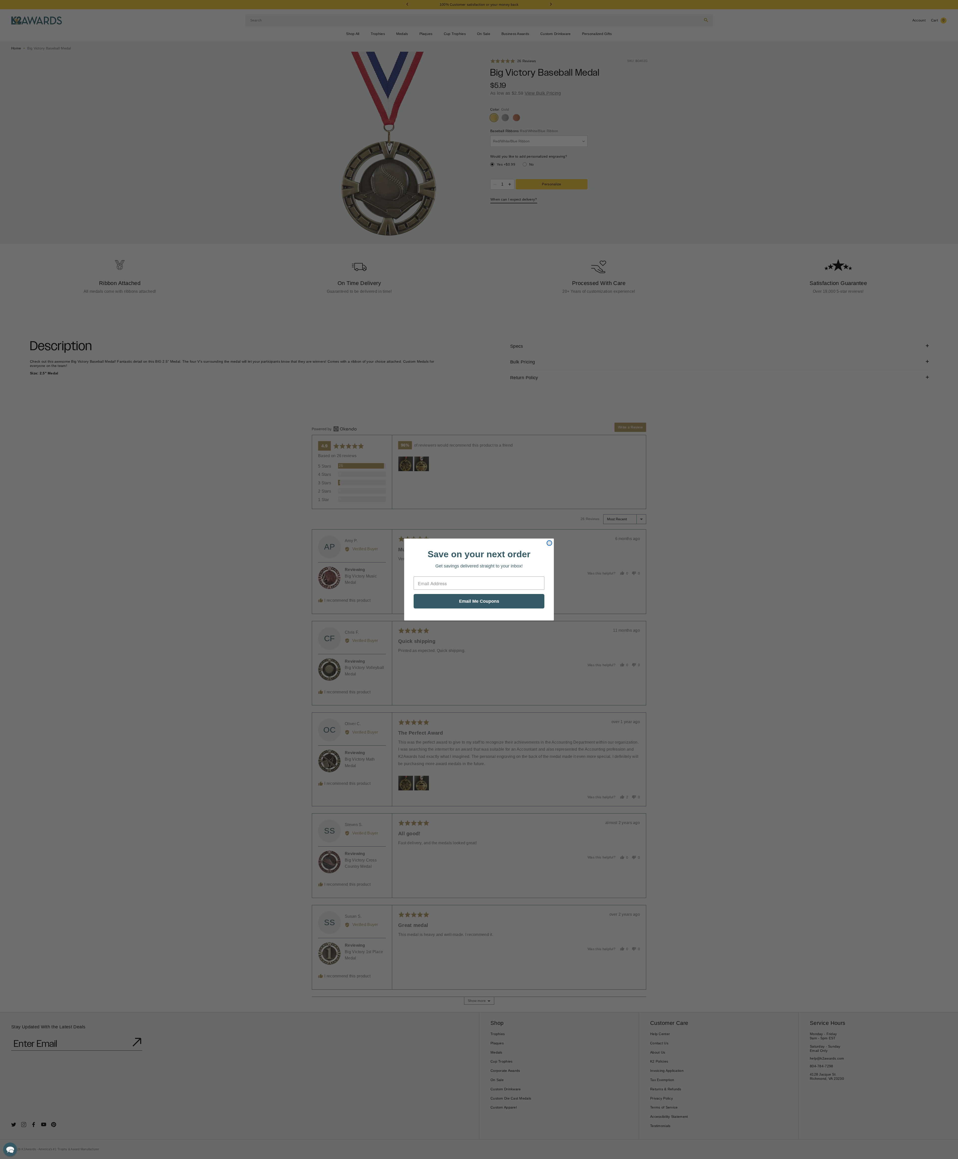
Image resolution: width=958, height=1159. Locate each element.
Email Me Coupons (479, 601)
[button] (10, 1149)
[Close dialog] (549, 543)
